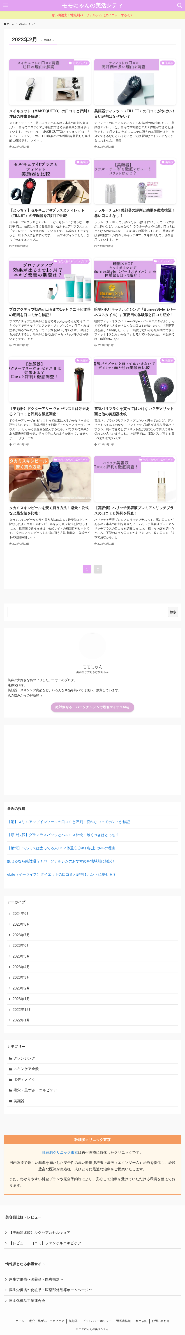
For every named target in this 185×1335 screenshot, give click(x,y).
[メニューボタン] (5, 5)
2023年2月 (21, 988)
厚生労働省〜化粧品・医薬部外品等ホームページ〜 (50, 1290)
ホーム (20, 1321)
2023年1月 (21, 999)
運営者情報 (123, 1321)
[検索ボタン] (179, 5)
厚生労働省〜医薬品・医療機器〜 (36, 1279)
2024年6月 (21, 913)
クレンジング (24, 1058)
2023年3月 (21, 977)
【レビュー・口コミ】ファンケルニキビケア (45, 1243)
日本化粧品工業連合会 (27, 1301)
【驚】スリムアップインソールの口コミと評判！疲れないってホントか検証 (68, 822)
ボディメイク (24, 1079)
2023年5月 (21, 956)
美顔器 (19, 1101)
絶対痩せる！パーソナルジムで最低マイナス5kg (93, 707)
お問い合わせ (160, 1321)
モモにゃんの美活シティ (92, 5)
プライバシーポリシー (97, 1321)
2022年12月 (22, 1010)
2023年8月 (21, 924)
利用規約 (141, 1321)
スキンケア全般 (26, 1069)
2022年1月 (21, 1020)
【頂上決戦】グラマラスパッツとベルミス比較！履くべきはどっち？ (63, 835)
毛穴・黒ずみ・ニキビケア (35, 1090)
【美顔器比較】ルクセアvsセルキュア (39, 1232)
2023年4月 (21, 967)
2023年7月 (21, 935)
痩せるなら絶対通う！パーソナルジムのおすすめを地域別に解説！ (61, 861)
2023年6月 (21, 945)
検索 (173, 612)
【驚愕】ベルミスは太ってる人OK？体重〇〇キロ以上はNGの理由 (61, 848)
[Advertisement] (92, 759)
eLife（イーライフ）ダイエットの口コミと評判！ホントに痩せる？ (61, 874)
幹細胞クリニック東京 (60, 1152)
